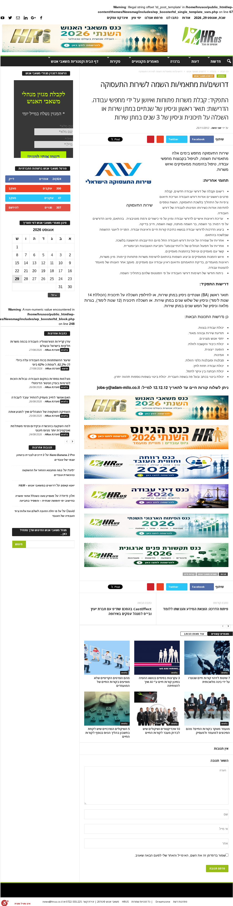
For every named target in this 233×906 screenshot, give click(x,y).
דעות (195, 61)
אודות (186, 17)
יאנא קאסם (68, 485)
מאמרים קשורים (220, 633)
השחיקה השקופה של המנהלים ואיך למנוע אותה (39, 412)
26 (43, 279)
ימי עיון (136, 17)
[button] (226, 61)
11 (52, 263)
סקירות (115, 61)
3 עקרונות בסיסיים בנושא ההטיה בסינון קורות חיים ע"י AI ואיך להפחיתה (159, 682)
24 (60, 279)
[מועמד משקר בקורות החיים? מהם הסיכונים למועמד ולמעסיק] (207, 709)
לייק (11, 179)
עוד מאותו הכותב (194, 633)
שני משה (216, 127)
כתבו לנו (172, 17)
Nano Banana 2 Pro (62, 455)
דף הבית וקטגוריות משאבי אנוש (75, 61)
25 (52, 279)
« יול (54, 295)
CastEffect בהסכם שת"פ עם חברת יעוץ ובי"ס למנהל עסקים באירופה (121, 611)
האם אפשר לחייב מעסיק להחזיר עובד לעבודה (40, 397)
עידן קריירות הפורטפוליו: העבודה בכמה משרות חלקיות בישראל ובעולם (40, 343)
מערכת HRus (52, 349)
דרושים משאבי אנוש (203, 76)
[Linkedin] (25, 17)
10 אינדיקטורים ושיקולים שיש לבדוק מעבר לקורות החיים (161, 731)
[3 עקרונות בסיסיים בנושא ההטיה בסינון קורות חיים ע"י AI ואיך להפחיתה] (157, 658)
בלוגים (124, 673)
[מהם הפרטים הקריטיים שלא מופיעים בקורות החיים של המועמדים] (107, 658)
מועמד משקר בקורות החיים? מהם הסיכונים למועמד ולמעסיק (208, 731)
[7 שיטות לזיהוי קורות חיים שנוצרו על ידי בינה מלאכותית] (207, 658)
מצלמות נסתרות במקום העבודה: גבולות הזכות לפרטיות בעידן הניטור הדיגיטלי (40, 381)
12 (43, 263)
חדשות (215, 61)
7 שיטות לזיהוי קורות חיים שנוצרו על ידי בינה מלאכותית (209, 680)
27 (34, 279)
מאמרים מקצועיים (145, 61)
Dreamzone (163, 901)
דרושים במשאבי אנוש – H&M (37, 485)
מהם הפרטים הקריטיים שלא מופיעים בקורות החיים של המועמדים (112, 682)
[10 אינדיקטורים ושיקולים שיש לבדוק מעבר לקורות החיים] (157, 709)
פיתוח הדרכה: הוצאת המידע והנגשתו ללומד (195, 609)
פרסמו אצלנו (154, 17)
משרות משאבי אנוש (207, 574)
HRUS (125, 901)
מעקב (12, 188)
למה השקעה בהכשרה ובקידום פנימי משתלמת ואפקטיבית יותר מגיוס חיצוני (40, 428)
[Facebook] (41, 17)
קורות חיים (189, 574)
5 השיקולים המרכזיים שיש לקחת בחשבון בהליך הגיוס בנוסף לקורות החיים (107, 733)
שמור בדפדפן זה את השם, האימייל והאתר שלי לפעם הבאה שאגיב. (179, 855)
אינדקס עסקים (117, 17)
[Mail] (18, 17)
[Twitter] (10, 17)
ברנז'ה (175, 61)
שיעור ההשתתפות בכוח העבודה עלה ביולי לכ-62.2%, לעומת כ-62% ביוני (43, 362)
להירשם (13, 207)
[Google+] (33, 17)
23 (70, 279)
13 (34, 263)
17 (60, 271)
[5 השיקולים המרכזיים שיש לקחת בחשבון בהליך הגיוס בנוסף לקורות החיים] (107, 709)
